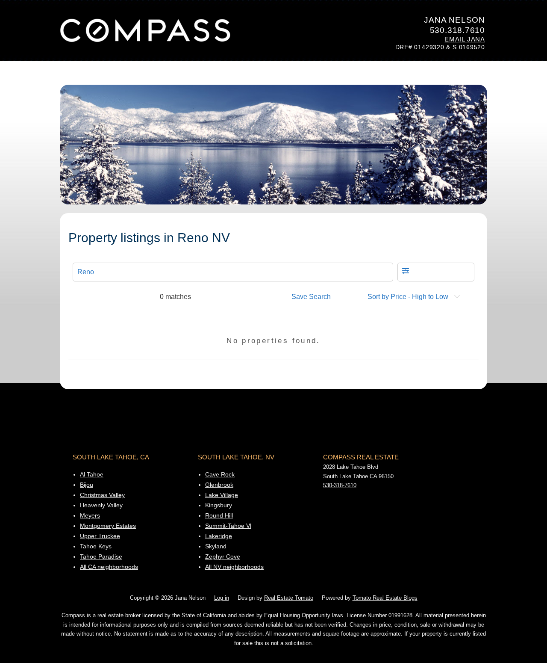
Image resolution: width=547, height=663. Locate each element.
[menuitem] (313, 297)
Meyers (90, 515)
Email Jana (464, 39)
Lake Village (221, 494)
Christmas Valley (102, 494)
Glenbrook (219, 484)
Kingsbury (218, 505)
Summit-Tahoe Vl (228, 525)
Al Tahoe (91, 474)
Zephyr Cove (222, 556)
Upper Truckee (100, 536)
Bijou (86, 484)
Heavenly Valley (101, 505)
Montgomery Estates (108, 525)
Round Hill (219, 515)
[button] (435, 272)
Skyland (215, 546)
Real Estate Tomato (288, 598)
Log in (221, 598)
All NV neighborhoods (234, 566)
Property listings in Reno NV (149, 238)
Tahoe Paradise (101, 556)
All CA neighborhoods (109, 566)
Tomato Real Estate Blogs (385, 598)
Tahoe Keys (96, 546)
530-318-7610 (339, 485)
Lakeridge (218, 536)
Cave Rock (220, 474)
